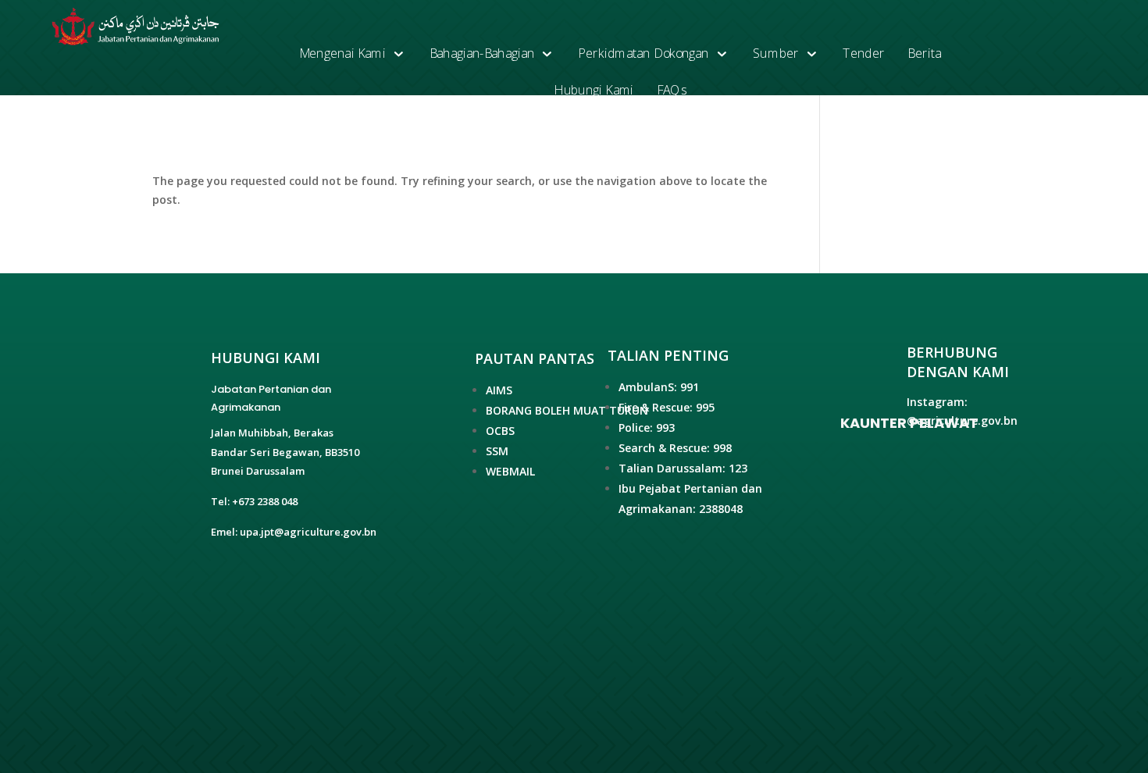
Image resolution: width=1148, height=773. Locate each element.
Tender (864, 53)
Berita (925, 53)
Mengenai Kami (342, 53)
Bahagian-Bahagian (482, 53)
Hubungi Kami (594, 90)
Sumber (776, 53)
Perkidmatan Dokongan (643, 53)
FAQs (671, 90)
